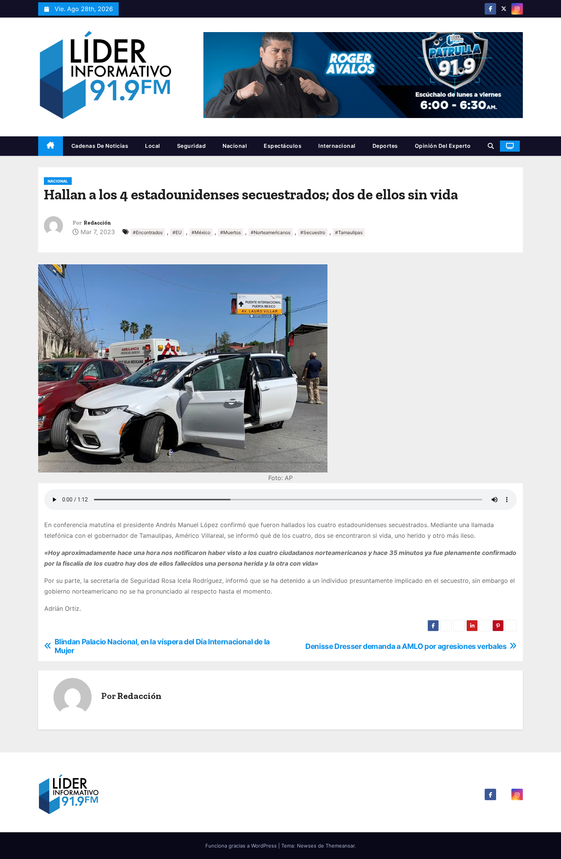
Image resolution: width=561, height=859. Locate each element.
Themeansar (340, 846)
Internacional (337, 145)
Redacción (97, 223)
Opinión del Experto (443, 145)
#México (201, 232)
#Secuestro (312, 232)
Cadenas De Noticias (100, 145)
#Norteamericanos (270, 232)
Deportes (385, 145)
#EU (177, 232)
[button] (491, 146)
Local (152, 145)
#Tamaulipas (349, 232)
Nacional (234, 145)
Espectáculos (282, 145)
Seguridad (191, 145)
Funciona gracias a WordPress (241, 846)
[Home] (50, 146)
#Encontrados (148, 232)
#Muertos (230, 232)
